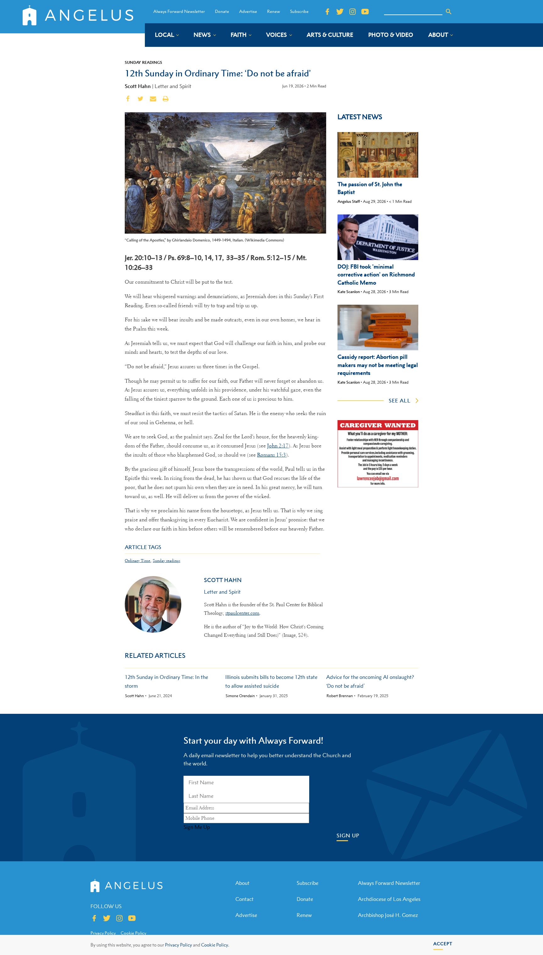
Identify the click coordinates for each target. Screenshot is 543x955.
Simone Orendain (240, 695)
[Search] (448, 11)
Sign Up (348, 836)
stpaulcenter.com (242, 613)
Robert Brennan (339, 695)
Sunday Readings (143, 62)
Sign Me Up (197, 827)
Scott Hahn (138, 86)
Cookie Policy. (215, 945)
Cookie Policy (133, 933)
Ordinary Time (137, 560)
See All (400, 400)
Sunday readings (166, 560)
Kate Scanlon (348, 291)
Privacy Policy (178, 945)
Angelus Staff (348, 201)
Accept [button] (442, 943)
